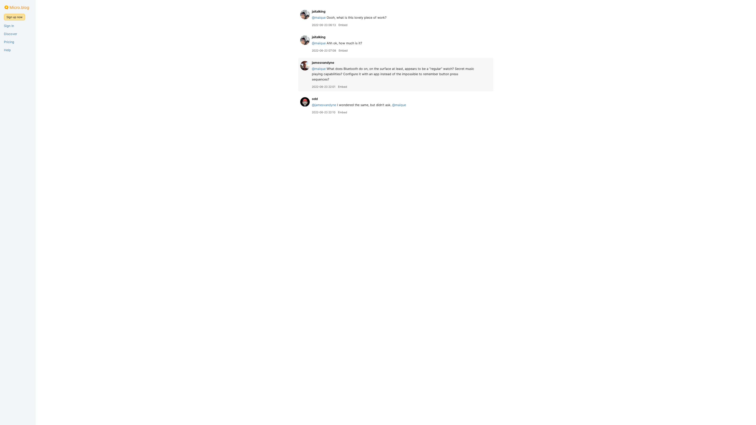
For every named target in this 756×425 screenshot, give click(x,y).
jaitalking (318, 11)
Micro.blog (19, 7)
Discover (10, 34)
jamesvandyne (323, 63)
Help (7, 50)
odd (315, 99)
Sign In (9, 26)
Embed (342, 25)
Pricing (9, 42)
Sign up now (14, 17)
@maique (319, 17)
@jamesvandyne (324, 105)
